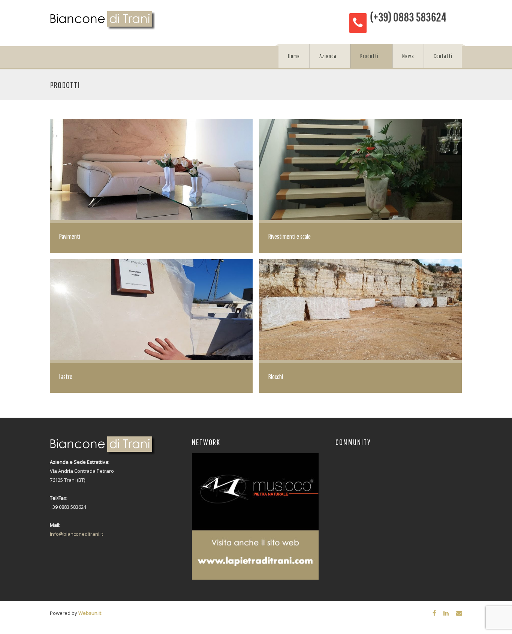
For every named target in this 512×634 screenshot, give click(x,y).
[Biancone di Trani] (102, 20)
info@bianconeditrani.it (76, 534)
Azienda (328, 55)
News (408, 55)
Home (294, 55)
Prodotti (369, 55)
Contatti (443, 55)
